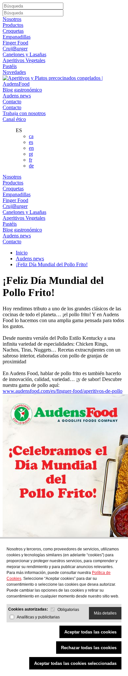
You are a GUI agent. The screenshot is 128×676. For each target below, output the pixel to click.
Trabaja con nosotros (24, 113)
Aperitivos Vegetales (24, 60)
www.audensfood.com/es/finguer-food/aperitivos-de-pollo (62, 391)
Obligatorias (68, 609)
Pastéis (10, 66)
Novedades (14, 72)
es (31, 142)
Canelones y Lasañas (24, 54)
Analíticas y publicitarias (38, 617)
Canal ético (14, 119)
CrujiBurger (15, 48)
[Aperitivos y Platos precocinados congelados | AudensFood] (64, 84)
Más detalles (105, 613)
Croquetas (13, 31)
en (31, 148)
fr (30, 160)
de (31, 165)
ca (31, 136)
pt (31, 154)
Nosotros (12, 19)
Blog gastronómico (22, 90)
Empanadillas (17, 37)
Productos (13, 25)
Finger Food (15, 42)
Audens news (17, 95)
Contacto (12, 101)
